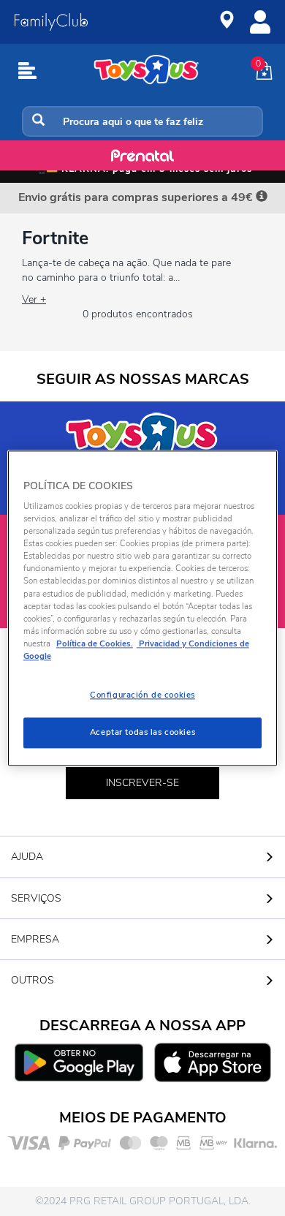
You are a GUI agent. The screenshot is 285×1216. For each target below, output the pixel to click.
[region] (142, 608)
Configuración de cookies (142, 694)
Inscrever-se (142, 783)
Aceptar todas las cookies (142, 732)
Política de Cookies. (94, 643)
